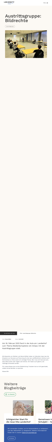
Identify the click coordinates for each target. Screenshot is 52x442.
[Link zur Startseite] (9, 3)
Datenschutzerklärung (29, 432)
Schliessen (11, 438)
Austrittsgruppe (10, 26)
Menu (44, 2)
